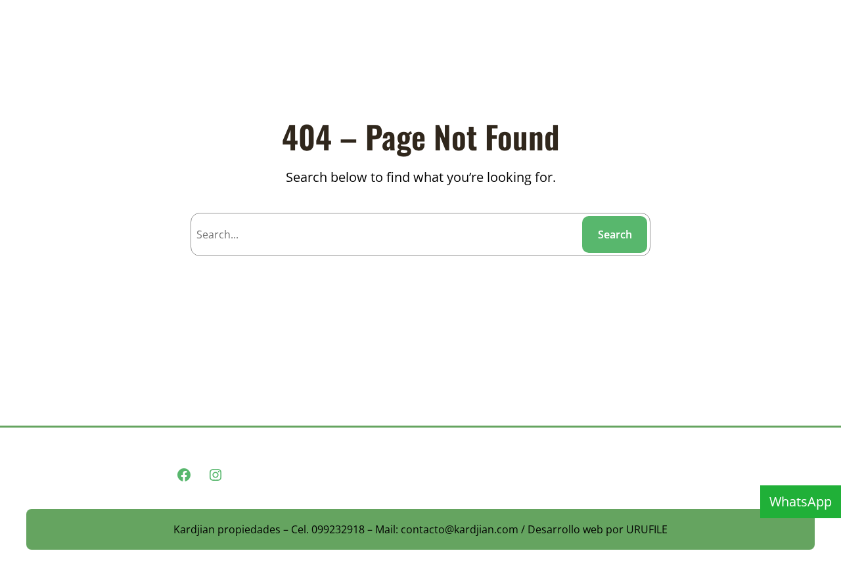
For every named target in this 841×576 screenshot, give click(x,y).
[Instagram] (215, 475)
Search (615, 234)
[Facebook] (184, 475)
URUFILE (647, 529)
